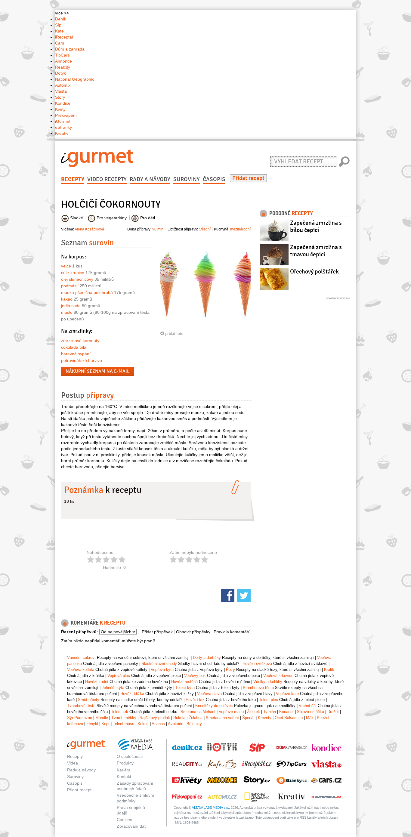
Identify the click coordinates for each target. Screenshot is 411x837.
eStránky (63, 127)
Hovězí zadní (96, 681)
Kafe (59, 31)
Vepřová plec (118, 675)
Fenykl (92, 723)
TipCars (62, 55)
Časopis (214, 179)
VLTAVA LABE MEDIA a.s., (211, 807)
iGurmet (62, 121)
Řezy (230, 669)
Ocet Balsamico (289, 717)
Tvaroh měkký (123, 717)
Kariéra (124, 770)
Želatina (195, 717)
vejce (66, 266)
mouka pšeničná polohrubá (87, 292)
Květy (60, 109)
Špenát (248, 717)
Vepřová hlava (209, 693)
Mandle (101, 717)
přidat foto (173, 333)
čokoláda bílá (73, 347)
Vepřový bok (195, 675)
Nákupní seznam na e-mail (97, 371)
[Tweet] (243, 595)
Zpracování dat (131, 826)
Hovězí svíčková (257, 663)
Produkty (125, 763)
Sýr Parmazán (79, 717)
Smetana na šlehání (198, 711)
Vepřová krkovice (278, 675)
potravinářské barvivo (81, 360)
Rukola (179, 717)
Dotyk (60, 73)
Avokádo (175, 723)
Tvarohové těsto (81, 705)
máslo (67, 312)
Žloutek (253, 711)
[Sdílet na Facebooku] (226, 595)
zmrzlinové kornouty (80, 340)
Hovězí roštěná (184, 681)
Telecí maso (123, 723)
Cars (59, 43)
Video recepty (107, 179)
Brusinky (194, 723)
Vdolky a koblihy (267, 681)
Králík (329, 669)
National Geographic (74, 79)
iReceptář (64, 37)
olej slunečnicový (77, 279)
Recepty (72, 179)
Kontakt (124, 776)
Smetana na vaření (222, 717)
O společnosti (130, 756)
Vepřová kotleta (80, 669)
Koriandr (286, 711)
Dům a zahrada (70, 49)
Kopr (105, 723)
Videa (72, 763)
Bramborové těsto (258, 687)
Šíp (58, 25)
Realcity (62, 67)
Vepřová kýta (162, 669)
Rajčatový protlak (155, 717)
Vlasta (61, 91)
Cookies (124, 819)
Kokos (143, 723)
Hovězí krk (195, 699)
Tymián (269, 711)
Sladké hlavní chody (159, 663)
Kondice (62, 103)
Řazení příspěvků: (79, 631)
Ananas (158, 723)
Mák (310, 717)
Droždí (333, 711)
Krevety (264, 717)
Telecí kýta (185, 687)
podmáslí (70, 285)
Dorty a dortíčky (207, 657)
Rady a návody (150, 179)
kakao (67, 299)
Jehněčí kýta (113, 687)
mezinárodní (240, 229)
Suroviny (186, 179)
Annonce (63, 61)
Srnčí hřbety (88, 699)
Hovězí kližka (132, 693)
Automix (62, 85)
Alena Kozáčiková (89, 229)
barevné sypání (76, 353)
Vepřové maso (231, 711)
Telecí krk (119, 711)
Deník (60, 19)
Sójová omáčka (310, 711)
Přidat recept (248, 178)
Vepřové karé (287, 693)
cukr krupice (72, 272)
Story (60, 97)
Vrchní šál (308, 705)
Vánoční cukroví (81, 657)
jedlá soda (71, 305)
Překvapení (66, 115)
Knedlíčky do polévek (214, 705)
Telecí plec (268, 699)
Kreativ (61, 133)
